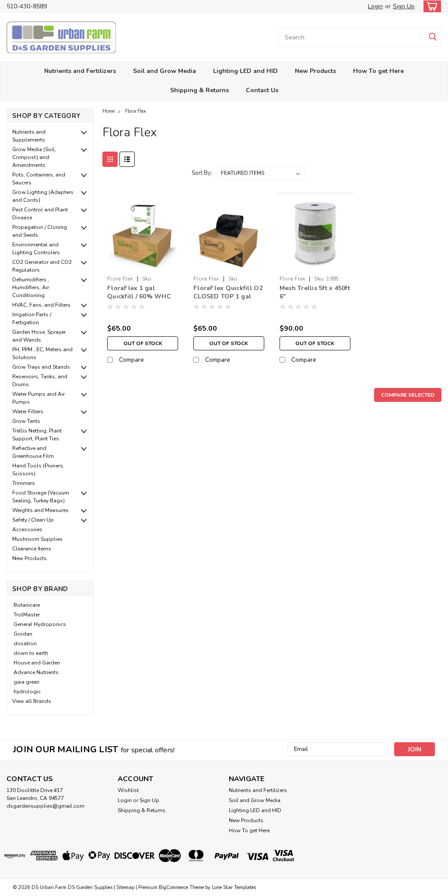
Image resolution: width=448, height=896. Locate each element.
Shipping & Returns (199, 90)
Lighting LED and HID (245, 71)
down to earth (31, 653)
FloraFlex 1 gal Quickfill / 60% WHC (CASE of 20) (139, 292)
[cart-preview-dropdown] (430, 6)
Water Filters (27, 411)
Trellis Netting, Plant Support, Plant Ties (37, 434)
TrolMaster (27, 614)
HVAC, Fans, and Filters (41, 304)
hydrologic (27, 691)
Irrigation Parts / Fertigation (31, 318)
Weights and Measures (40, 510)
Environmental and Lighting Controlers (36, 248)
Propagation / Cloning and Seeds (39, 231)
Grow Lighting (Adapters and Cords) (43, 196)
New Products (315, 71)
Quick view (143, 265)
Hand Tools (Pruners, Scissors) (38, 469)
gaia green (26, 681)
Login (375, 6)
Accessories (27, 529)
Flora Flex (135, 111)
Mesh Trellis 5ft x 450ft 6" (315, 292)
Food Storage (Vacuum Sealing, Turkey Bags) (40, 496)
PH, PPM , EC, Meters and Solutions (42, 353)
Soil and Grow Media (164, 71)
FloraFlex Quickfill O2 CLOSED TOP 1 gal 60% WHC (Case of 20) (228, 292)
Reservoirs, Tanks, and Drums (39, 380)
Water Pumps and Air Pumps (38, 398)
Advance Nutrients (36, 672)
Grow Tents (26, 421)
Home (108, 111)
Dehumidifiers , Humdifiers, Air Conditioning (30, 287)
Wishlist (128, 790)
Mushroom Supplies (37, 539)
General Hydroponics (40, 624)
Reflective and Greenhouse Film (33, 452)
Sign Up (404, 6)
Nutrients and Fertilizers (80, 71)
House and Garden (37, 662)
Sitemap (125, 887)
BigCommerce (173, 887)
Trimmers (23, 483)
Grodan (23, 633)
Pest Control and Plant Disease (40, 213)
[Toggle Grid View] (110, 159)
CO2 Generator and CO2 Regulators (42, 266)
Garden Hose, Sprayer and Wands (39, 336)
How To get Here (378, 71)
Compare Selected (407, 394)
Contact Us (262, 90)
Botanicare (27, 605)
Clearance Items (31, 548)
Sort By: (202, 173)
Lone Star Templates (234, 887)
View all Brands (31, 701)
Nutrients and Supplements (29, 135)
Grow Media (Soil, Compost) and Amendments (34, 157)
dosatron (25, 643)
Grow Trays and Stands (41, 366)
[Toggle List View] (127, 159)
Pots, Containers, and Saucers (38, 178)
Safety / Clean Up (33, 519)
